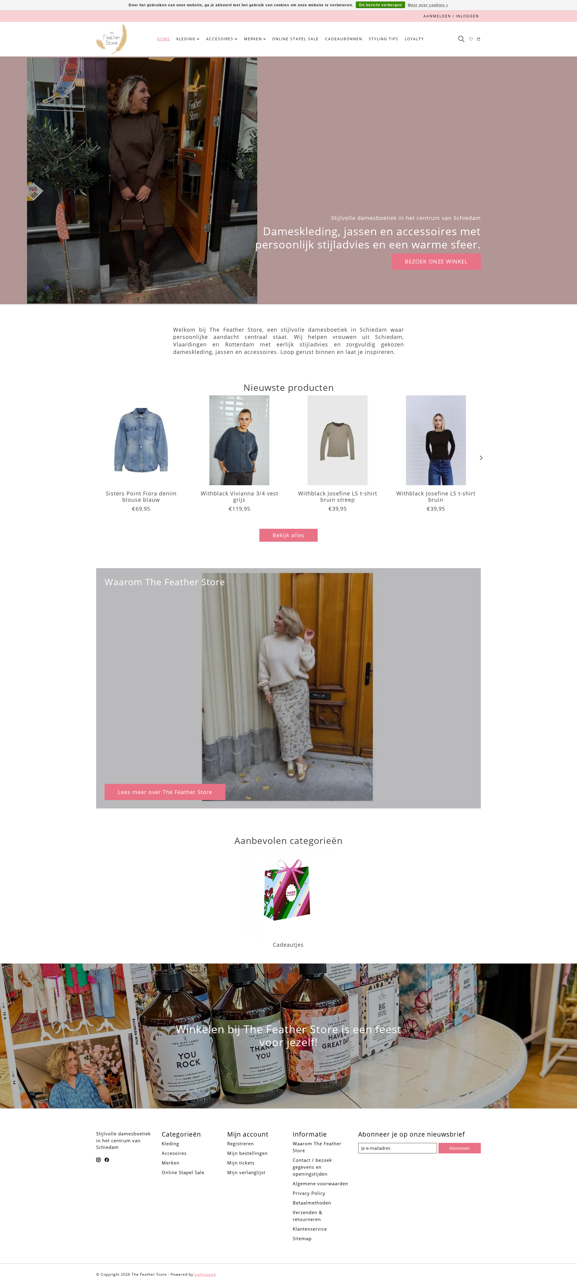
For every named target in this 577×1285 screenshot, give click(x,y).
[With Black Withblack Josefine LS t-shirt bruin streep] (338, 440)
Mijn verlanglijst (246, 1172)
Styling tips (383, 38)
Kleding (170, 1143)
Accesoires (174, 1153)
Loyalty (414, 38)
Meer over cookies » (428, 5)
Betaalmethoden (312, 1203)
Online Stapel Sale (295, 38)
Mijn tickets (241, 1163)
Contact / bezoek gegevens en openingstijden (312, 1167)
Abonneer (459, 1148)
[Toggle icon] (461, 39)
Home (163, 38)
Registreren (240, 1143)
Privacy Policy (309, 1193)
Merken (170, 1163)
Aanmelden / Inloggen (451, 16)
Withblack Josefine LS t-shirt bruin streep (337, 496)
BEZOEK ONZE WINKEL (436, 261)
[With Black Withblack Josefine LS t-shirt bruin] (436, 440)
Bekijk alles (288, 535)
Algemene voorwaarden (320, 1183)
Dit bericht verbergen (380, 5)
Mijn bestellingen (247, 1153)
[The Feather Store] (111, 39)
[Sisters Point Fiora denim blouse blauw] (141, 440)
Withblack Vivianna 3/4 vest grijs (239, 496)
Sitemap (302, 1238)
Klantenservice (310, 1229)
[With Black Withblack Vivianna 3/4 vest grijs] (239, 440)
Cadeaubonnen (343, 38)
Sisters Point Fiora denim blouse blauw (141, 496)
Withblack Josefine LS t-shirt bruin (435, 496)
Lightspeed (205, 1274)
